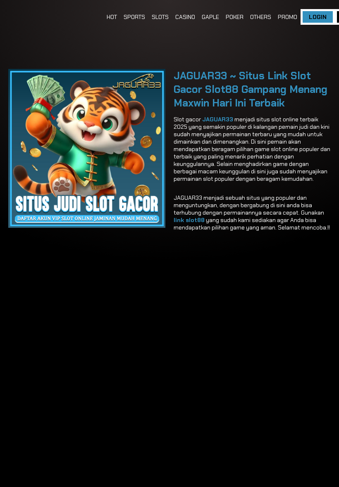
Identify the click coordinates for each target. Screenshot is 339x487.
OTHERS (260, 17)
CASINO (185, 17)
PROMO (287, 17)
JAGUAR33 (217, 119)
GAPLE (210, 17)
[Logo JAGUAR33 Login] (53, 17)
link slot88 (189, 220)
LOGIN (318, 17)
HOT (112, 17)
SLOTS (160, 17)
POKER (235, 17)
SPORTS (134, 17)
